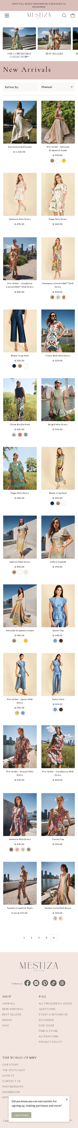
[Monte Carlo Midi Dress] (58, 883)
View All (8, 1003)
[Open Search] (64, 15)
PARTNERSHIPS (12, 1086)
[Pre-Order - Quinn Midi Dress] (20, 674)
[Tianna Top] (58, 814)
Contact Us (11, 1081)
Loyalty (8, 1075)
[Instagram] (36, 983)
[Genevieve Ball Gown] (20, 122)
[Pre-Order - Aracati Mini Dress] (20, 746)
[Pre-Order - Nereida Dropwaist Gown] (58, 122)
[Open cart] (73, 15)
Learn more (21, 1115)
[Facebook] (27, 983)
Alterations (48, 1036)
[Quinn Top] (58, 605)
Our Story (10, 1064)
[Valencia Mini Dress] (20, 194)
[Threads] (62, 983)
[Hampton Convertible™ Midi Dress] (58, 258)
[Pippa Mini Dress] (58, 194)
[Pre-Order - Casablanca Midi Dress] (58, 746)
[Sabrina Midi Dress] (20, 537)
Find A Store (48, 1030)
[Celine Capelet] (58, 537)
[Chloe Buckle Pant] (20, 399)
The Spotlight (13, 1070)
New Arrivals (12, 1008)
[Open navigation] (12, 15)
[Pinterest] (45, 983)
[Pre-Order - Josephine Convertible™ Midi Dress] (20, 258)
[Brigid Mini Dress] (58, 399)
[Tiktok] (53, 983)
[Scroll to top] (70, 1120)
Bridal (7, 1019)
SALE (5, 1025)
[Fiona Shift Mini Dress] (58, 331)
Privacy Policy (50, 1041)
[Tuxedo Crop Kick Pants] (20, 883)
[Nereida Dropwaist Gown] (20, 605)
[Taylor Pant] (58, 674)
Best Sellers (11, 1014)
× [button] (67, 1099)
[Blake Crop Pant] (20, 331)
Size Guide (47, 1025)
